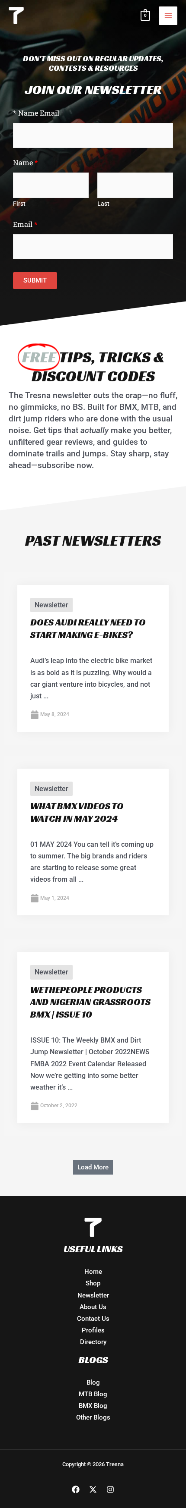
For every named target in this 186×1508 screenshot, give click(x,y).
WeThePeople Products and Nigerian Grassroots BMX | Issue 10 (90, 1002)
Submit (35, 280)
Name (25, 162)
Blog (93, 1382)
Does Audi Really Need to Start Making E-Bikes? (88, 628)
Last (103, 203)
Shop (93, 1283)
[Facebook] (76, 1489)
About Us (93, 1307)
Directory (93, 1342)
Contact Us (93, 1319)
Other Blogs (93, 1417)
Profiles (93, 1330)
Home (93, 1272)
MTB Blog (93, 1394)
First (19, 203)
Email (25, 224)
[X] (93, 1489)
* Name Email (36, 112)
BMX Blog (93, 1406)
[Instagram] (110, 1489)
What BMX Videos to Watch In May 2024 (77, 812)
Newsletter (51, 605)
